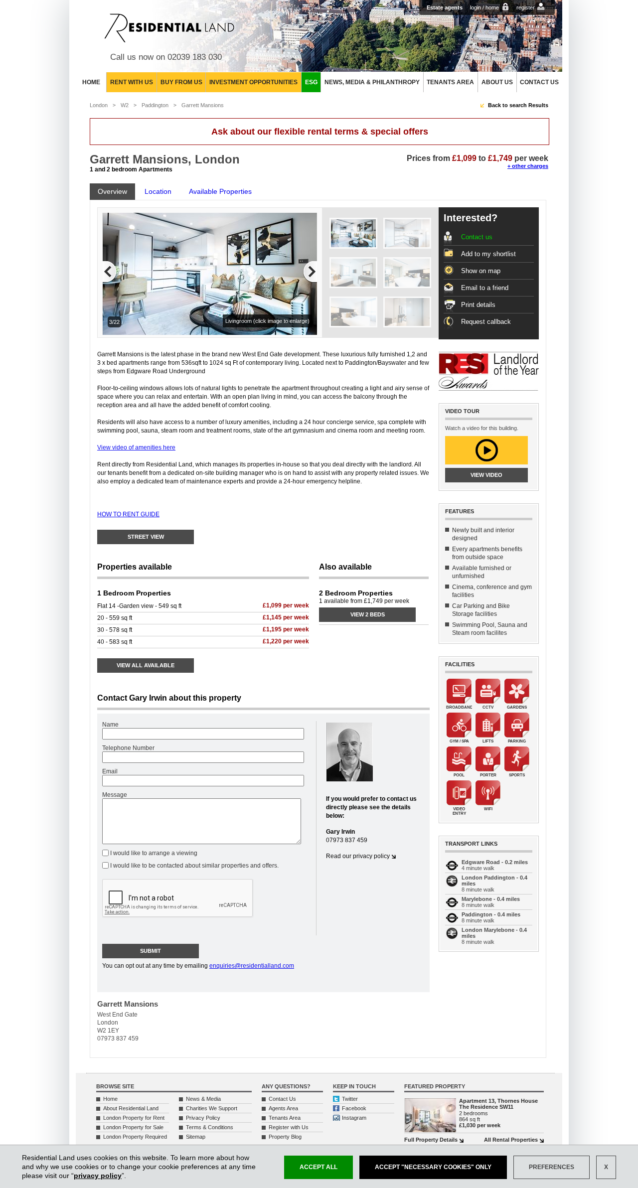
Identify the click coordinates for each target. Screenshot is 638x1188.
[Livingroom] (210, 274)
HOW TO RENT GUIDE (128, 514)
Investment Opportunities (253, 82)
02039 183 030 (194, 57)
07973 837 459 (346, 840)
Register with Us (289, 1127)
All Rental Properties (511, 1140)
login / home (484, 7)
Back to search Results (518, 105)
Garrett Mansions (202, 105)
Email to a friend (484, 288)
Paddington (155, 105)
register (525, 7)
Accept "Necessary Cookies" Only (433, 1167)
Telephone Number (128, 747)
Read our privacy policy (358, 856)
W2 (125, 105)
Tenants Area (450, 82)
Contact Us (539, 82)
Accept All (318, 1167)
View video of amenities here (136, 447)
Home (91, 82)
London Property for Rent (133, 1118)
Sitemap (195, 1137)
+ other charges (527, 166)
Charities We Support (211, 1108)
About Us (497, 82)
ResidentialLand (169, 27)
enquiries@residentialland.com (251, 965)
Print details (478, 304)
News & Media (203, 1099)
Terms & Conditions (209, 1127)
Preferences (551, 1167)
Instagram (354, 1118)
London (99, 105)
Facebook (354, 1108)
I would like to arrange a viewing (153, 853)
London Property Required (135, 1137)
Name (110, 724)
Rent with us (131, 82)
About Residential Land (131, 1108)
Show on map (480, 271)
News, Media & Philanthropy (372, 82)
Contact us (476, 237)
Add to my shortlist (488, 254)
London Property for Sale (133, 1127)
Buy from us (181, 82)
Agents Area (283, 1108)
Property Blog (285, 1137)
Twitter (350, 1099)
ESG (311, 82)
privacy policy (98, 1176)
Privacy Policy (203, 1118)
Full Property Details (431, 1140)
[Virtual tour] (488, 450)
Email (110, 771)
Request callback (486, 321)
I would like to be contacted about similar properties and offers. (194, 865)
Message (114, 794)
